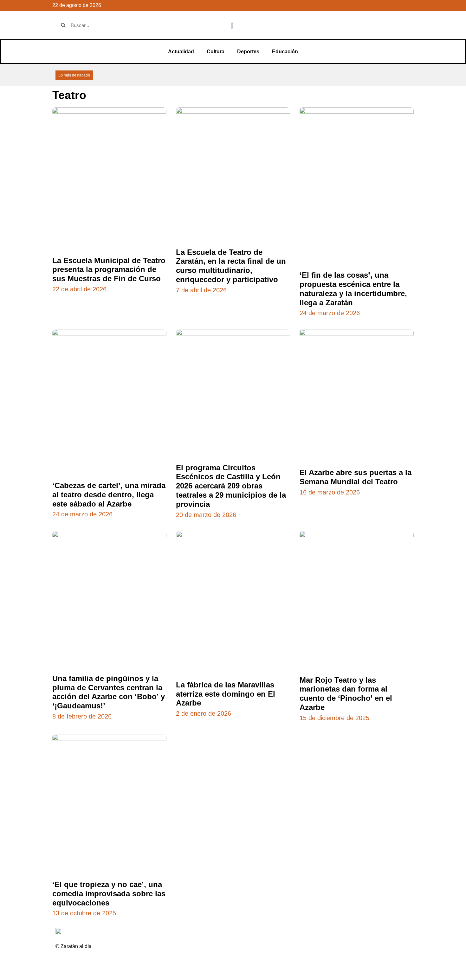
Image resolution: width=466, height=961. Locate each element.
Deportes (248, 51)
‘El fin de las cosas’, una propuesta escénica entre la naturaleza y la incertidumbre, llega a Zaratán (353, 289)
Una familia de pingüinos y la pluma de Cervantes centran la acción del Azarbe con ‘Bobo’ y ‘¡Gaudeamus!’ (108, 692)
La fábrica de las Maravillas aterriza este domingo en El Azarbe (225, 693)
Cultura (215, 51)
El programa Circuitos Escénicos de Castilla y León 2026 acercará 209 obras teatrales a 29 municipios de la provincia (231, 485)
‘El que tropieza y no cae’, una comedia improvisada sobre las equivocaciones (108, 893)
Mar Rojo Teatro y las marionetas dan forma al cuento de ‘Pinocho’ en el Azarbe (346, 694)
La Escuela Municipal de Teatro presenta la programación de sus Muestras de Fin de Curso (108, 269)
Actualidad (181, 51)
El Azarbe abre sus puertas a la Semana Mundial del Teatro (355, 477)
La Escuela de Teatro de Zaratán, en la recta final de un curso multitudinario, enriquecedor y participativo (231, 266)
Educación (285, 51)
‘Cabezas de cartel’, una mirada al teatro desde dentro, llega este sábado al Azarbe (108, 494)
